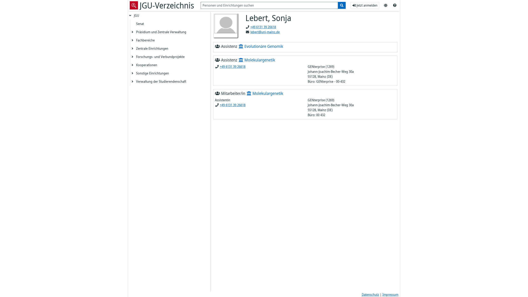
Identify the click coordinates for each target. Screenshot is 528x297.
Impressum (390, 294)
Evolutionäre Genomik (263, 46)
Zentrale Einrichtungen (152, 48)
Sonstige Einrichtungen (152, 73)
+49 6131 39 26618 (263, 27)
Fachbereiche (145, 40)
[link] (394, 5)
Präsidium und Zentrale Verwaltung (161, 32)
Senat (140, 23)
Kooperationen (146, 65)
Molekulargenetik (259, 60)
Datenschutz (370, 294)
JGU (136, 15)
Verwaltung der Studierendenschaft (161, 81)
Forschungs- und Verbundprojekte (160, 56)
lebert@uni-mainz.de (265, 32)
